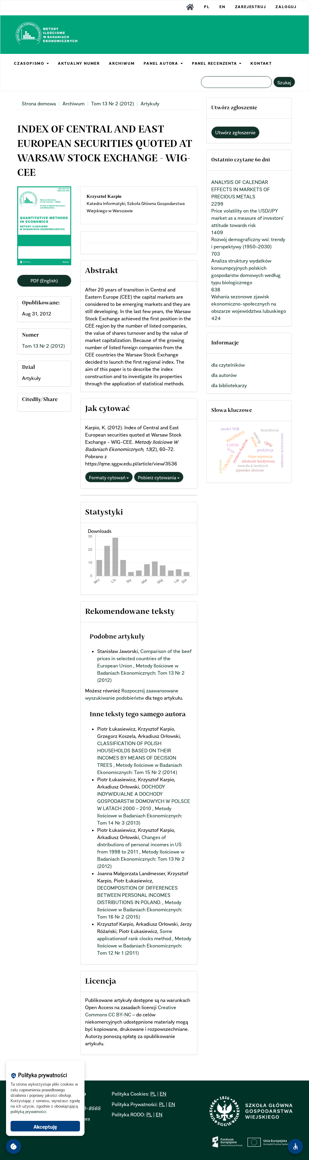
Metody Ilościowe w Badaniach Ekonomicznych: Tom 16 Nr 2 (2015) (139, 909)
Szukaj (284, 82)
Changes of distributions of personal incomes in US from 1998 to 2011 (139, 844)
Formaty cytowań (107, 477)
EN (222, 7)
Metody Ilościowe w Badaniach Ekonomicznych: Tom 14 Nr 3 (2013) (139, 815)
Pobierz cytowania (157, 477)
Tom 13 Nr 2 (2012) (112, 104)
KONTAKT (261, 63)
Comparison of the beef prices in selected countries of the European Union (144, 658)
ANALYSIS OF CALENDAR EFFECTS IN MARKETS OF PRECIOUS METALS (240, 189)
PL (207, 7)
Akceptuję (45, 1127)
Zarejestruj (250, 7)
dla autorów (224, 375)
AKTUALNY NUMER (79, 63)
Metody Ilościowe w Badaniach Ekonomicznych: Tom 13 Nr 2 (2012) (141, 673)
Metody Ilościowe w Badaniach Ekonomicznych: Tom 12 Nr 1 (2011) (144, 945)
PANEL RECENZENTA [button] (215, 63)
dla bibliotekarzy (229, 385)
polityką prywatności (28, 1111)
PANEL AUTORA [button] (162, 63)
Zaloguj (286, 7)
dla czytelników (228, 365)
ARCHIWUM (122, 63)
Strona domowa (39, 104)
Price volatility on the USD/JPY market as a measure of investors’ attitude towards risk (247, 218)
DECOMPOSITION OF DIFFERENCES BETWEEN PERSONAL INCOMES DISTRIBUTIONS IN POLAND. (137, 895)
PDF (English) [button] (44, 280)
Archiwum (73, 104)
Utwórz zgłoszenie (235, 132)
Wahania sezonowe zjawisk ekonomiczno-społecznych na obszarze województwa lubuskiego (248, 304)
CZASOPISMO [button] (30, 63)
